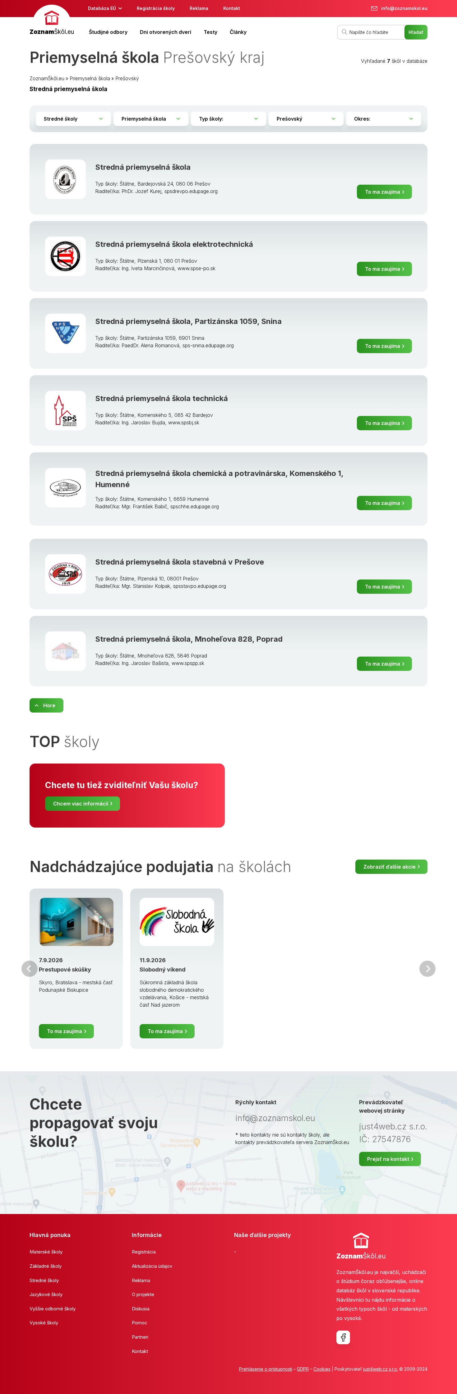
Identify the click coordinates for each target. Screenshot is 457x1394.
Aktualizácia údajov (152, 1266)
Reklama (199, 8)
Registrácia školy (156, 8)
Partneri (140, 1337)
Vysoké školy (44, 1323)
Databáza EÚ (102, 8)
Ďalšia (427, 969)
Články (238, 32)
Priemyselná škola (90, 78)
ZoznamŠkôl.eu (47, 78)
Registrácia (144, 1252)
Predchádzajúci (29, 969)
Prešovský (127, 78)
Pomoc (139, 1323)
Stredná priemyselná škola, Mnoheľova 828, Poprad (189, 639)
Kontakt (231, 8)
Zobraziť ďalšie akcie (389, 867)
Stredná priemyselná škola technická (161, 398)
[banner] (52, 21)
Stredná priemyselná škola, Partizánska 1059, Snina (188, 321)
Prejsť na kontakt (388, 1159)
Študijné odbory (108, 32)
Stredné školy (44, 1280)
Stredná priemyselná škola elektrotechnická (174, 244)
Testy (210, 32)
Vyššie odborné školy (53, 1309)
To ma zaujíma (382, 192)
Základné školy (46, 1266)
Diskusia (141, 1309)
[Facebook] (343, 1337)
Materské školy (46, 1252)
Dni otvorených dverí (165, 32)
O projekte (143, 1294)
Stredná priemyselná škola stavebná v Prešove (179, 561)
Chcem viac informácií (80, 804)
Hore (49, 705)
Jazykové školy (46, 1294)
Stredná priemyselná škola (143, 167)
